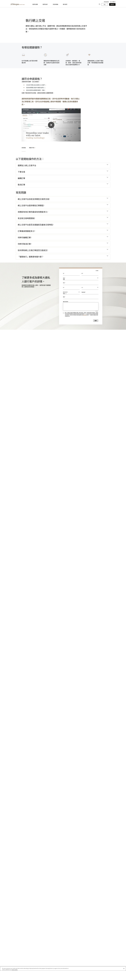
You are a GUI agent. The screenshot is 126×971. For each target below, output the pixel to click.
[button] (106, 1)
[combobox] (80, 283)
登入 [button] (105, 4)
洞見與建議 (55, 4)
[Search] (99, 4)
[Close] (123, 968)
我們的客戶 (45, 4)
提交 (96, 320)
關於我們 (65, 4)
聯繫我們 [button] (112, 4)
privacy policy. (15, 969)
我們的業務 (35, 4)
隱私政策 (84, 315)
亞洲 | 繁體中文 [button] (113, 1)
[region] (63, 968)
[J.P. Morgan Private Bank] (17, 4)
